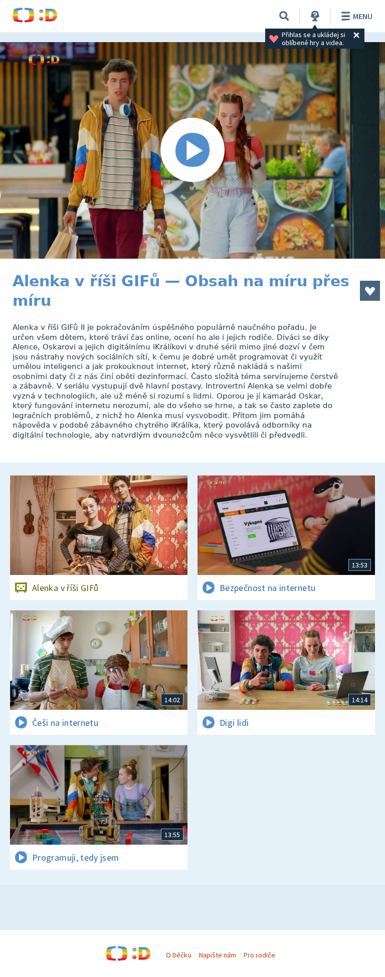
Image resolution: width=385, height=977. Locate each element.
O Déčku (178, 954)
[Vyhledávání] (284, 16)
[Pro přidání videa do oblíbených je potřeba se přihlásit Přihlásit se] (370, 291)
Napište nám (217, 954)
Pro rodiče (259, 954)
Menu (362, 16)
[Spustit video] (192, 150)
